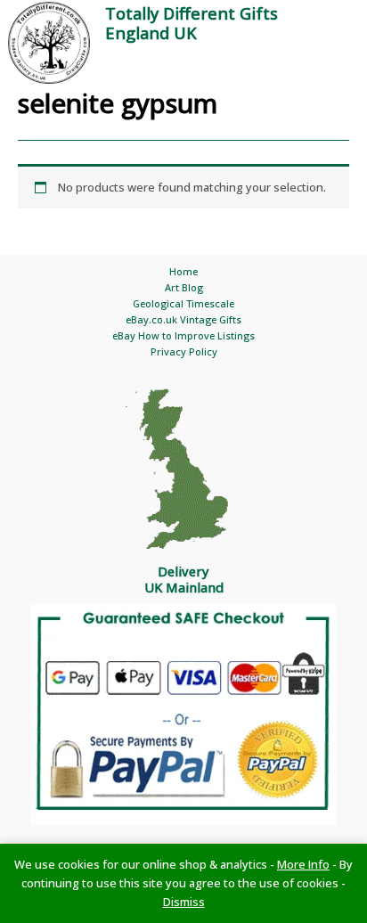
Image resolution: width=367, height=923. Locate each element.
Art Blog (184, 287)
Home (183, 271)
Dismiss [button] (184, 902)
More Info (303, 864)
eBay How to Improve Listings (183, 335)
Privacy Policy (184, 351)
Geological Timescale (183, 303)
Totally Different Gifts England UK (191, 23)
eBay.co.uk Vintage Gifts (183, 319)
